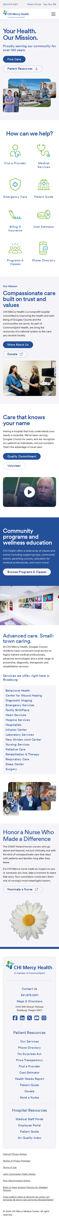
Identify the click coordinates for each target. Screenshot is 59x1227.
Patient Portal (34, 4)
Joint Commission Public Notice (19, 1174)
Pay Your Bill (50, 4)
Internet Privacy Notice (15, 1154)
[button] (52, 14)
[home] (16, 14)
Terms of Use (10, 1167)
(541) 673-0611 (10, 4)
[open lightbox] (29, 492)
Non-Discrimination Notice (16, 1180)
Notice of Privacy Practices (16, 1160)
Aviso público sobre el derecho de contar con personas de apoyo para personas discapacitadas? (28, 1198)
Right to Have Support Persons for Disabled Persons (25, 1189)
